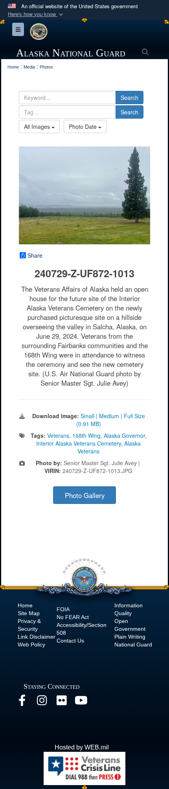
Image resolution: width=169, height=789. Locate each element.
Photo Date (83, 126)
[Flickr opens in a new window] (61, 702)
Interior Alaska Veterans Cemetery (78, 443)
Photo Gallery (85, 495)
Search (129, 97)
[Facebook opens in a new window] (22, 702)
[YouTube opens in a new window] (81, 702)
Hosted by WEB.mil (82, 747)
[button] (36, 14)
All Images (37, 126)
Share (35, 255)
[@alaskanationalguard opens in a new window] (41, 702)
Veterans (58, 435)
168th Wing (86, 435)
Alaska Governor (124, 435)
